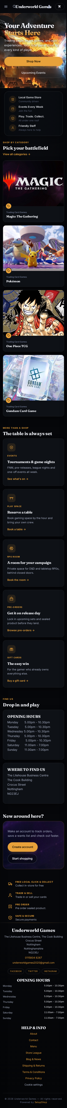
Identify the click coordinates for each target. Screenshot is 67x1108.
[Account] (49, 6)
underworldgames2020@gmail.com (33, 962)
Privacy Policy (33, 1078)
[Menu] (6, 6)
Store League (33, 1052)
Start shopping (22, 858)
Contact (33, 1040)
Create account (22, 847)
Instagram (50, 971)
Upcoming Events (33, 72)
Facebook (16, 971)
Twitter (33, 971)
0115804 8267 (33, 957)
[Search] (14, 6)
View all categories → (16, 154)
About (33, 1033)
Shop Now (33, 61)
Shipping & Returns (33, 1065)
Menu (33, 1046)
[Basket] (59, 6)
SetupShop (41, 1102)
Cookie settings (33, 1084)
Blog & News (33, 1059)
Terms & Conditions (33, 1071)
